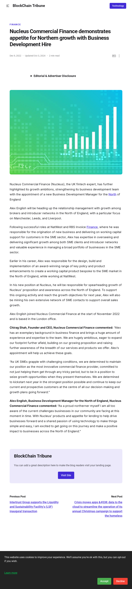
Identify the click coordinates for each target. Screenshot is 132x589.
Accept (104, 581)
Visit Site (66, 475)
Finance (15, 24)
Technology (118, 6)
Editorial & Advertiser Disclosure (55, 76)
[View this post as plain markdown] (114, 56)
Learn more (10, 572)
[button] (8, 5)
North (112, 194)
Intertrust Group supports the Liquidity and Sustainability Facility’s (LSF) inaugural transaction (34, 506)
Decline (120, 581)
